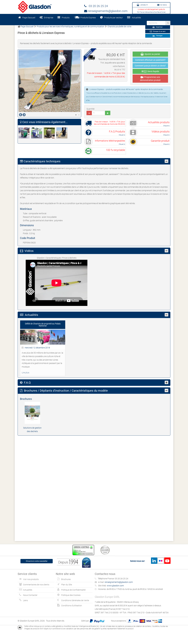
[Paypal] (97, 621)
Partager (159, 36)
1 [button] (75, 114)
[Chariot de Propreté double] (25, 132)
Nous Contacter (30, 595)
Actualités (136, 17)
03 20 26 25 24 (97, 6)
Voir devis (163, 5)
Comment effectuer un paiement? (150, 60)
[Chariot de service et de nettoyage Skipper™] (50, 132)
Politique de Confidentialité (73, 590)
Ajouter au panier (152, 54)
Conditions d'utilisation (71, 605)
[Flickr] (161, 560)
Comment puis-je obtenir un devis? (150, 65)
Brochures (66, 579)
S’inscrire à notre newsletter (36, 561)
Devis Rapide (153, 71)
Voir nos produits (31, 579)
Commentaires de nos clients (36, 584)
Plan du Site (66, 584)
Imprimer (159, 27)
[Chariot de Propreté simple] (37, 132)
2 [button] (78, 114)
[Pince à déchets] (62, 132)
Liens (25, 600)
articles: (143, 5)
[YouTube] (167, 560)
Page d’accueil (28, 17)
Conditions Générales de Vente (75, 600)
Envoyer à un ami (159, 31)
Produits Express (87, 17)
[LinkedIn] (154, 560)
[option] (49, 81)
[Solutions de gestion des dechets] (32, 413)
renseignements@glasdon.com (107, 11)
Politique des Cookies (70, 595)
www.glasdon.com (115, 585)
